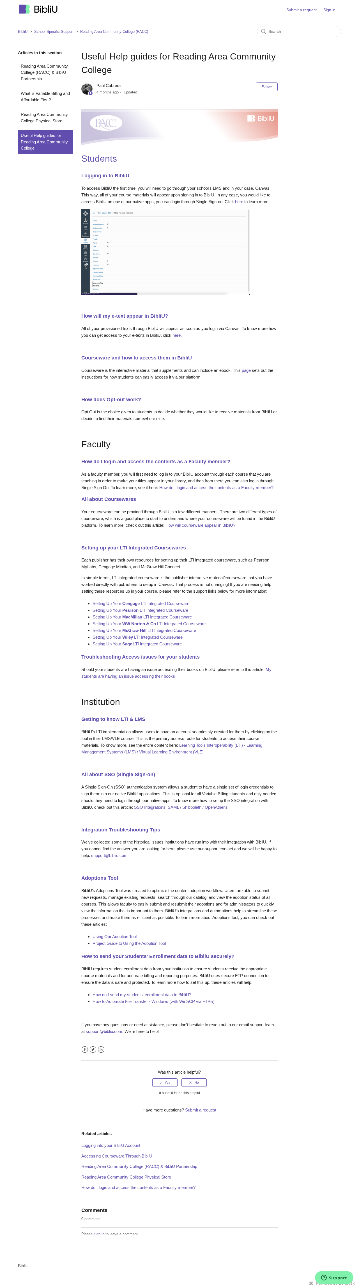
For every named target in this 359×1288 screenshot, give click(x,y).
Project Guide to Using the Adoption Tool (129, 943)
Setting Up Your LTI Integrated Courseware (141, 603)
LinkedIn (101, 1049)
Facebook (84, 1049)
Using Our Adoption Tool (115, 936)
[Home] (38, 12)
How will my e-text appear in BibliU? (124, 316)
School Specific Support (53, 31)
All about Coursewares (108, 499)
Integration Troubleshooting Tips (120, 830)
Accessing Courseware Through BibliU (116, 1156)
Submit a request (301, 10)
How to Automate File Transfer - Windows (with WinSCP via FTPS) (154, 1001)
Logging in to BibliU (105, 175)
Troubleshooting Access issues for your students (140, 657)
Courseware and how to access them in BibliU (136, 358)
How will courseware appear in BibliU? (200, 525)
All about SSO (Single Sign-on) (118, 774)
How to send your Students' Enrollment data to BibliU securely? (157, 956)
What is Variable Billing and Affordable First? (45, 96)
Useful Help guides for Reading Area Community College (44, 141)
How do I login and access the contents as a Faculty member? (155, 461)
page (246, 370)
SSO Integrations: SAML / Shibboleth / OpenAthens (181, 807)
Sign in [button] (329, 10)
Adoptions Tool (99, 878)
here (239, 201)
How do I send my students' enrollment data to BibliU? (142, 994)
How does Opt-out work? (111, 399)
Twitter (92, 1049)
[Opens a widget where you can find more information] (334, 1278)
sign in (99, 1234)
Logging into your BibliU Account (110, 1145)
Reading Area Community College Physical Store (44, 117)
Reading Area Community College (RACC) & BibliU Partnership (44, 72)
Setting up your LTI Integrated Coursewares (133, 548)
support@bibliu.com (109, 855)
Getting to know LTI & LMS (113, 719)
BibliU (22, 31)
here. (177, 335)
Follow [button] (267, 87)
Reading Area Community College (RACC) (114, 31)
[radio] (165, 1082)
